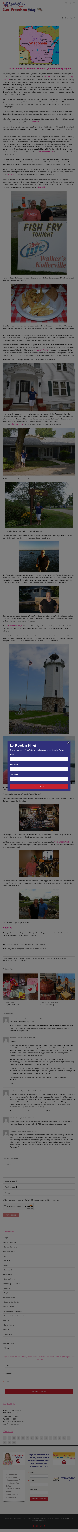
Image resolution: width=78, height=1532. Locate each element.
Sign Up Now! (39, 786)
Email (12, 754)
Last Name (14, 774)
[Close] (68, 742)
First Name (14, 764)
